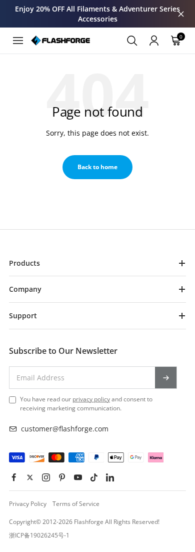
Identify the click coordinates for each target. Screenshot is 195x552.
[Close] (181, 14)
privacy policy (91, 399)
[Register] (166, 377)
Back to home (98, 167)
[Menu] (18, 40)
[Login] (154, 41)
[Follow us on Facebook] (14, 477)
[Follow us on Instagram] (46, 477)
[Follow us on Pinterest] (62, 477)
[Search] (132, 41)
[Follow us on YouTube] (78, 477)
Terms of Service (76, 503)
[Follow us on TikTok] (94, 477)
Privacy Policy (27, 503)
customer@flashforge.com (64, 428)
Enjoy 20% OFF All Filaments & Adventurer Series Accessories (97, 14)
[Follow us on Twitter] (30, 477)
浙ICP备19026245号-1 (39, 535)
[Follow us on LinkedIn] (110, 477)
